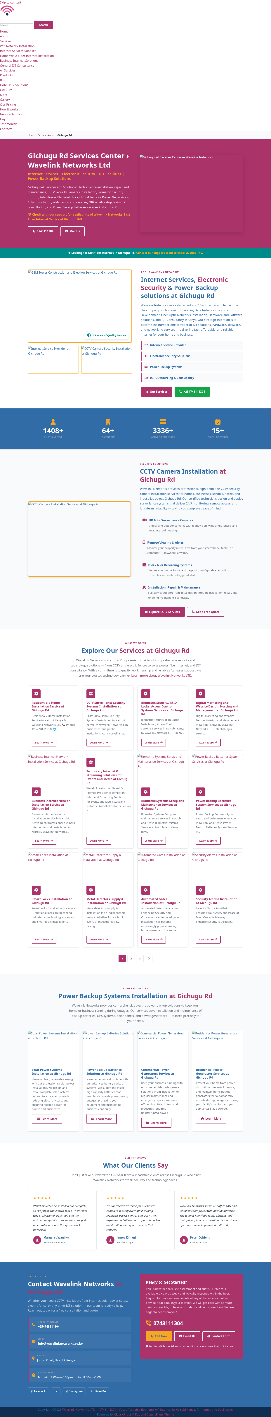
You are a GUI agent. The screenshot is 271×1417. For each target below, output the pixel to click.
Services (5, 41)
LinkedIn (100, 1391)
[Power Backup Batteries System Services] (217, 769)
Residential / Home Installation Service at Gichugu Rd (48, 706)
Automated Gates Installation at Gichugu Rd (160, 901)
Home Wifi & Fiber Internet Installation (27, 56)
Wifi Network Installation (17, 46)
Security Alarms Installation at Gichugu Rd (216, 901)
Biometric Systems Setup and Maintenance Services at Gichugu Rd (162, 805)
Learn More (42, 742)
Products (6, 75)
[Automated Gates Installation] (163, 867)
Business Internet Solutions (19, 61)
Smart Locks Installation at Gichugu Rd (52, 901)
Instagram (76, 1391)
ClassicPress (122, 1414)
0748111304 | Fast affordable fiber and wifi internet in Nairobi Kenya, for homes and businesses (166, 1410)
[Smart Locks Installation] (53, 867)
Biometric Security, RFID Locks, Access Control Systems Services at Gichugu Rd (162, 708)
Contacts (6, 129)
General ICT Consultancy (17, 66)
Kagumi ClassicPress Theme (154, 1414)
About (4, 36)
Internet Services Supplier (18, 51)
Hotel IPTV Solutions (14, 85)
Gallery (5, 100)
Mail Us (75, 231)
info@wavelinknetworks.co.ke (60, 1343)
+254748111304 (194, 391)
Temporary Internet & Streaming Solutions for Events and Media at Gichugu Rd (108, 777)
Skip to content (10, 2)
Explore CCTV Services (164, 612)
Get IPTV (6, 90)
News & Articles (11, 114)
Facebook (40, 1391)
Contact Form (220, 1336)
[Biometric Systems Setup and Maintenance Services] (163, 769)
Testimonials (9, 124)
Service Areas (46, 135)
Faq (2, 119)
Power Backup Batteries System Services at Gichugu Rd (216, 805)
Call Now (161, 1336)
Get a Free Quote (208, 612)
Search (43, 24)
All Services (7, 70)
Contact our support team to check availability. (169, 253)
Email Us (189, 1336)
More (4, 95)
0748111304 (45, 231)
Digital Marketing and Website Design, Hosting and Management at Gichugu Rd (217, 706)
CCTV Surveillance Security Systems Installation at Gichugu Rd (105, 706)
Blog (3, 80)
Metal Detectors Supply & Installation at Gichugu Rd (106, 901)
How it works (9, 109)
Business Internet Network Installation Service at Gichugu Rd (52, 805)
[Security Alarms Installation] (217, 867)
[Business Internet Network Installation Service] (53, 769)
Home (4, 31)
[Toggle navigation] (0, 19)
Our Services (159, 391)
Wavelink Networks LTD (78, 1410)
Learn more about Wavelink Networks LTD (161, 675)
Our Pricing (8, 105)
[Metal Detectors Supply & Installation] (108, 867)
